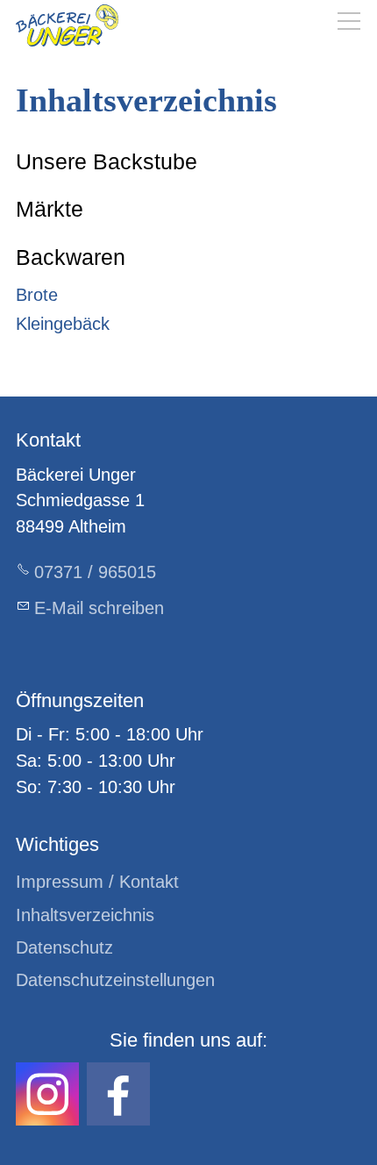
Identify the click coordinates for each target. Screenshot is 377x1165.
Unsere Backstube (106, 161)
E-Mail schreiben (99, 608)
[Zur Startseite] (67, 25)
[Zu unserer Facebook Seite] (118, 1094)
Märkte (49, 209)
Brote (37, 294)
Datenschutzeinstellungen (115, 980)
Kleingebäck (63, 323)
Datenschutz (64, 947)
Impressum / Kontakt (97, 881)
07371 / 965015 (95, 572)
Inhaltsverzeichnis (85, 915)
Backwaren (70, 257)
